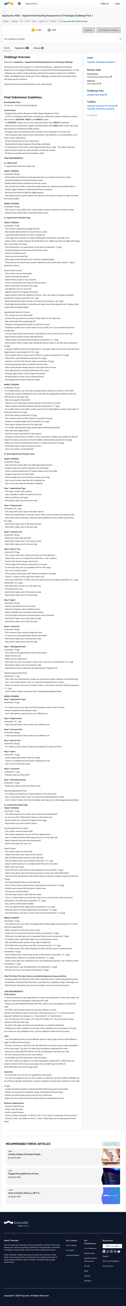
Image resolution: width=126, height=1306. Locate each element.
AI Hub (87, 1266)
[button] (19, 3)
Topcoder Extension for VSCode (101, 105)
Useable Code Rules (96, 94)
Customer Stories (72, 1255)
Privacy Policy (108, 1266)
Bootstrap (53, 21)
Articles (87, 1276)
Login (117, 3)
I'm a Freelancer (90, 1248)
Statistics (87, 1281)
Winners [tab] (38, 48)
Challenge (5, 21)
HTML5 (28, 21)
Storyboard (8, 105)
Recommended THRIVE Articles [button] (75, 21)
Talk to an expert (112, 1246)
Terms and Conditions (111, 1261)
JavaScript (14, 21)
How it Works (71, 1245)
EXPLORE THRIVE (111, 1144)
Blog (86, 1271)
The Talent (70, 1250)
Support (106, 1256)
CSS (21, 21)
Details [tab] (7, 48)
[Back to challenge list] (4, 11)
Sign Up (105, 3)
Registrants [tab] (21, 48)
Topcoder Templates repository (100, 108)
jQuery (34, 21)
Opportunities (31, 3)
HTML (60, 21)
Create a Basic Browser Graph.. (24, 1154)
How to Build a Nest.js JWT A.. (24, 1192)
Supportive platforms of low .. (24, 1173)
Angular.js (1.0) (43, 21)
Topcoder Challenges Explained (101, 62)
